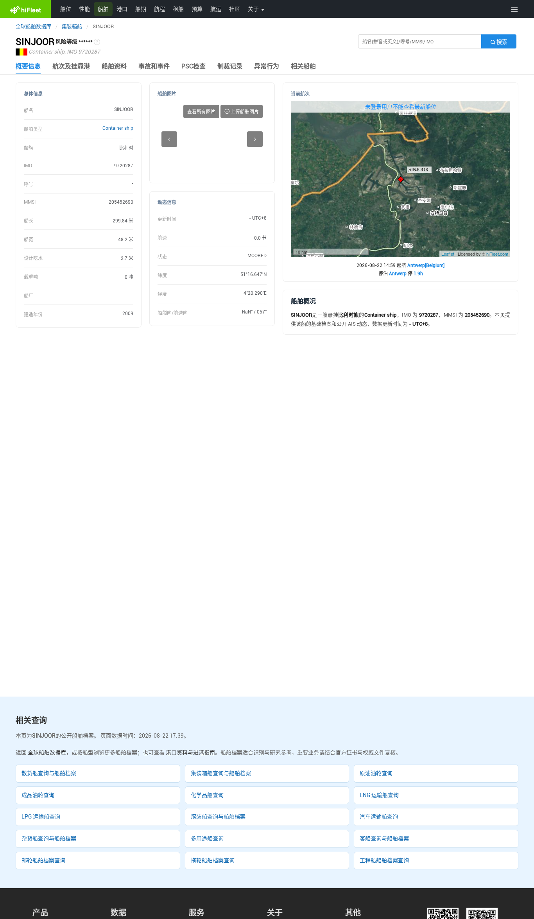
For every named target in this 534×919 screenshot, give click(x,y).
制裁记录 (229, 66)
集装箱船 (72, 26)
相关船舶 (303, 66)
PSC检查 (193, 66)
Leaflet (447, 254)
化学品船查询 (207, 795)
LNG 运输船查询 (379, 795)
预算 (197, 8)
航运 (215, 8)
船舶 (103, 8)
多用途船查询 (207, 838)
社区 (234, 8)
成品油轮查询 (38, 795)
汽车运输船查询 (379, 816)
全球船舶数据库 (33, 26)
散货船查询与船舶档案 (49, 773)
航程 (159, 8)
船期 (140, 8)
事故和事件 (154, 66)
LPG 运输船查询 (41, 816)
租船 (178, 8)
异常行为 (266, 66)
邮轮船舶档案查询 (43, 860)
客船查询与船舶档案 (384, 838)
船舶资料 (114, 66)
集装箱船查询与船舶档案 (221, 773)
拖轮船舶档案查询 (213, 860)
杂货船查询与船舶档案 (49, 838)
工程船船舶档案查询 (384, 860)
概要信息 (28, 66)
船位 (65, 8)
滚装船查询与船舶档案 (218, 816)
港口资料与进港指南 (190, 752)
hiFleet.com (497, 254)
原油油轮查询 (376, 773)
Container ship (117, 128)
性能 (84, 8)
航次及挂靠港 (71, 66)
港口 (121, 8)
